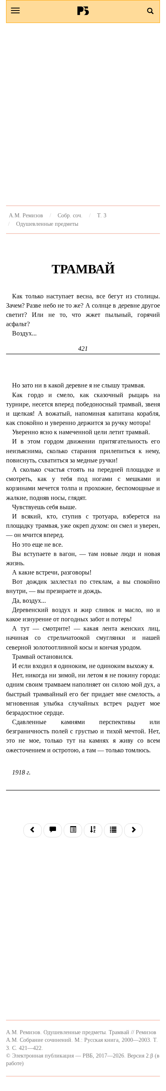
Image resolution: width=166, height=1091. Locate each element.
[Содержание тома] (73, 830)
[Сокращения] (113, 830)
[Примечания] (53, 830)
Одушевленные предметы (47, 224)
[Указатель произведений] (93, 830)
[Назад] (32, 830)
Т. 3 (101, 215)
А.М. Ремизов (26, 215)
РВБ (83, 10)
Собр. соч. (70, 215)
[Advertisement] (83, 114)
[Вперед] (133, 830)
